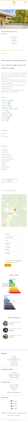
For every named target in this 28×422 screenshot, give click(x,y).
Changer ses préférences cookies (9, 413)
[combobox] (14, 247)
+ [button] (3, 196)
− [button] (3, 198)
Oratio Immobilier (14, 385)
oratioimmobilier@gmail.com (14, 392)
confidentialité (19, 419)
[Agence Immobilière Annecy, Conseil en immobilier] (14, 5)
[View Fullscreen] (3, 201)
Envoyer (7, 265)
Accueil (2, 47)
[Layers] (24, 196)
